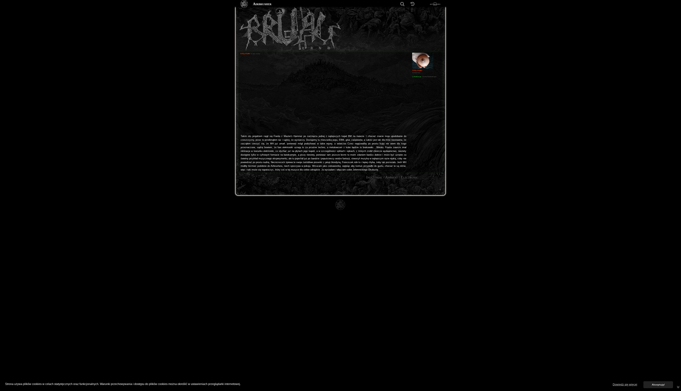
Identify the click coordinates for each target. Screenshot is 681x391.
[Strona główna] (244, 4)
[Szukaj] (402, 4)
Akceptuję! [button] (658, 384)
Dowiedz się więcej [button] (625, 384)
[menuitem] (440, 189)
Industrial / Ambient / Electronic (392, 177)
